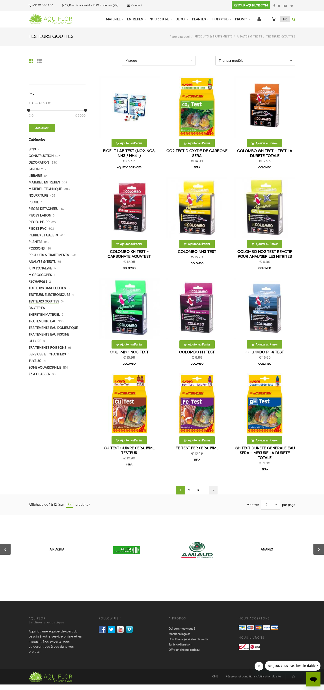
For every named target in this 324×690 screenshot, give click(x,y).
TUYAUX (35, 361)
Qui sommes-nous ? (182, 628)
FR (285, 19)
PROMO (241, 19)
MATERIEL (113, 19)
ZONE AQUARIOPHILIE (45, 367)
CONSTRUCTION (41, 156)
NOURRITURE (159, 19)
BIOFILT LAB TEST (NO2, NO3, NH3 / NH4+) (129, 153)
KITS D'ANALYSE (40, 268)
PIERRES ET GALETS (43, 235)
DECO (181, 19)
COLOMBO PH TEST (197, 352)
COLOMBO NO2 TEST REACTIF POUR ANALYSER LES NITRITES (264, 254)
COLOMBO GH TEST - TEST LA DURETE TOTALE (264, 153)
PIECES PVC (38, 228)
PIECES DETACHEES (43, 209)
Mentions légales (179, 634)
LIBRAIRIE (35, 175)
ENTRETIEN (135, 19)
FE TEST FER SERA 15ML (197, 448)
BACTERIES (37, 308)
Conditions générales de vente (188, 639)
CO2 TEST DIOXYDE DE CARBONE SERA (196, 153)
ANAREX (267, 549)
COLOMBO (264, 167)
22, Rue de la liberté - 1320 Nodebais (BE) (91, 5)
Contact (136, 5)
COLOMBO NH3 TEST (197, 251)
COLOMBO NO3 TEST (129, 352)
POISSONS (220, 19)
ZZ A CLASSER (39, 374)
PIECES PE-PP (39, 222)
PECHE (34, 202)
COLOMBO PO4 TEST (265, 352)
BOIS (32, 149)
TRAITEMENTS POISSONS (47, 347)
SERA (197, 167)
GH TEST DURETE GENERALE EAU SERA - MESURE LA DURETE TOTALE (265, 452)
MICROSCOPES (40, 275)
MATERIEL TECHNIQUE (45, 189)
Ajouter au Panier (130, 143)
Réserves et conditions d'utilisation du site (253, 676)
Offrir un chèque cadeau (184, 650)
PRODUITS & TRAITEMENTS (213, 36)
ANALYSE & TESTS (249, 36)
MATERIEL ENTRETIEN (44, 182)
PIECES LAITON (40, 215)
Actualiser (41, 128)
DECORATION (39, 162)
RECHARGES (38, 281)
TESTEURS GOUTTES (44, 301)
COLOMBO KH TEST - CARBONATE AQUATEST (129, 254)
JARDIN (34, 169)
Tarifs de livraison (180, 644)
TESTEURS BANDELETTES (47, 288)
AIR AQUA (57, 549)
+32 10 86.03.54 (42, 5)
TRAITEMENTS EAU (42, 321)
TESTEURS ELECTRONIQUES (49, 295)
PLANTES (199, 19)
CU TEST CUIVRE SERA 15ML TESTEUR (129, 450)
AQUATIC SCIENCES (129, 167)
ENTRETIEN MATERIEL (44, 314)
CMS (215, 676)
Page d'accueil (180, 37)
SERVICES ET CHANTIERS (47, 354)
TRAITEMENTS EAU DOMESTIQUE (53, 328)
